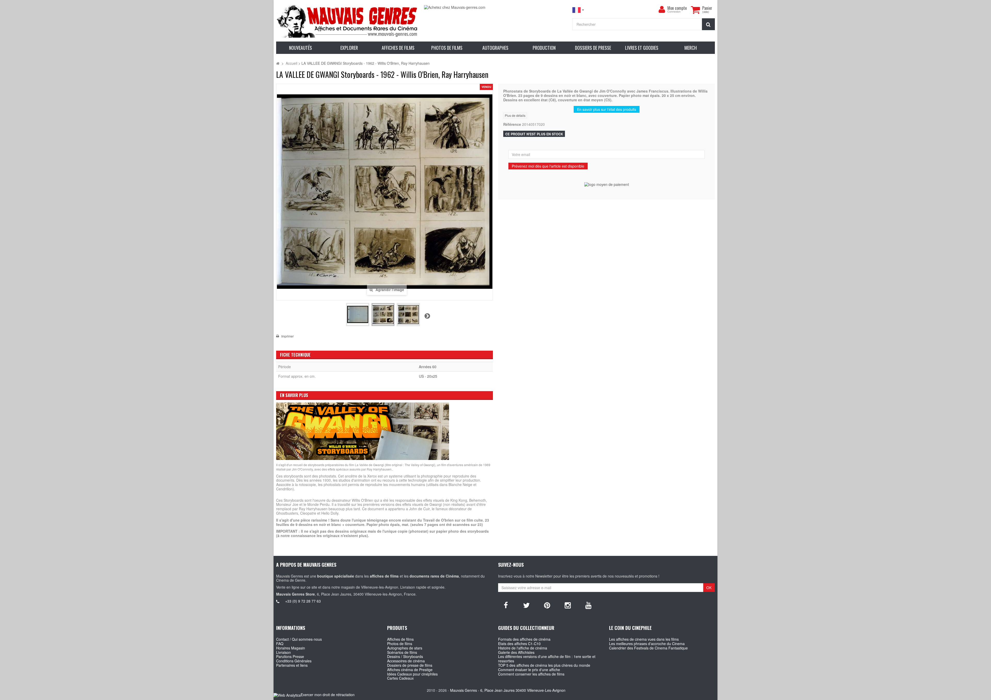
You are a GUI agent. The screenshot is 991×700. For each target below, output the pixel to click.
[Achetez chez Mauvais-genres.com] (495, 7)
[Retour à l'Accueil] (277, 63)
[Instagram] (568, 605)
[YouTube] (588, 605)
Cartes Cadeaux (400, 678)
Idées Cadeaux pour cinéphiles (412, 674)
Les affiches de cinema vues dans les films (644, 639)
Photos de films (399, 643)
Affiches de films (400, 639)
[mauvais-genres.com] (347, 21)
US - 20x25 (428, 376)
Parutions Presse (290, 656)
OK (709, 587)
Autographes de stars (404, 647)
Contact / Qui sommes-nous (299, 639)
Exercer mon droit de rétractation (328, 694)
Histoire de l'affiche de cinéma (522, 647)
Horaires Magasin (290, 647)
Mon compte (677, 8)
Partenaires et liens (292, 665)
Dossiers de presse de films (409, 665)
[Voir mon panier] (695, 10)
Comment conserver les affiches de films (531, 674)
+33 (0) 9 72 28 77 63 (303, 601)
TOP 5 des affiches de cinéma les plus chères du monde (544, 665)
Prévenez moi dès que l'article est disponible (548, 166)
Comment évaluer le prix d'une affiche (529, 669)
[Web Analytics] (287, 695)
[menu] (661, 9)
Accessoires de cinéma (406, 660)
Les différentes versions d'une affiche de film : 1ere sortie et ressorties (546, 658)
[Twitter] (526, 605)
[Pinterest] (547, 605)
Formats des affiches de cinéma (524, 639)
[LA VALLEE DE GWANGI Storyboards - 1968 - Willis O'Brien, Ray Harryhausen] (357, 314)
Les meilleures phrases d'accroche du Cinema (647, 643)
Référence (512, 124)
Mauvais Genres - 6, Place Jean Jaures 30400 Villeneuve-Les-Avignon (507, 690)
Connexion (674, 11)
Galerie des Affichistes (516, 652)
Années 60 (427, 366)
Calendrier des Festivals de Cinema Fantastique (648, 647)
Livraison (283, 652)
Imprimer (287, 336)
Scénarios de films (402, 652)
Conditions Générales (293, 660)
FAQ (279, 643)
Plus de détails (515, 115)
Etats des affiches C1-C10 (519, 643)
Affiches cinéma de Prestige (410, 669)
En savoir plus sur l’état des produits (606, 109)
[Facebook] (506, 605)
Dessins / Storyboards (405, 656)
